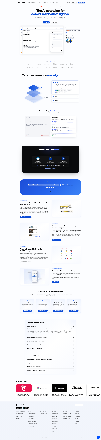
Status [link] (76, 423)
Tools (39, 2)
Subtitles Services (19, 416)
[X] (82, 437)
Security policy (38, 437)
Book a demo (54, 22)
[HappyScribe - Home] (20, 2)
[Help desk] (98, 437)
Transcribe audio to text (32, 413)
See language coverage (26, 261)
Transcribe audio (27, 310)
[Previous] (82, 381)
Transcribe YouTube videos (32, 423)
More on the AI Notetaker (67, 239)
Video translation (31, 418)
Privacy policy (26, 437)
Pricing (56, 2)
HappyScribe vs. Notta (67, 416)
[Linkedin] (81, 437)
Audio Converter (54, 418)
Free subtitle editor (55, 413)
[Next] (84, 381)
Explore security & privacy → (50, 168)
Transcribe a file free (25, 216)
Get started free (56, 239)
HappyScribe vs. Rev (67, 413)
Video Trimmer (54, 428)
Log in (68, 2)
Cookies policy (32, 437)
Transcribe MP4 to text (32, 421)
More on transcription (37, 216)
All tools (53, 431)
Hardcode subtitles (55, 424)
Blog (76, 424)
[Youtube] (84, 437)
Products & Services (31, 2)
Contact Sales (74, 2)
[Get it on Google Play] (26, 408)
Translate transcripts (58, 310)
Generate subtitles (43, 310)
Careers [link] (76, 418)
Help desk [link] (77, 421)
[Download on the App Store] (19, 408)
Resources (45, 2)
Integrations (18, 418)
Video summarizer (31, 426)
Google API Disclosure (46, 437)
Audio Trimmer (54, 429)
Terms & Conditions (19, 437)
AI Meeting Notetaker (19, 413)
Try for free (46, 22)
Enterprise (52, 2)
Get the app (55, 281)
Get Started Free (81, 2)
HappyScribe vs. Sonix (67, 418)
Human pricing (77, 416)
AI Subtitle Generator (43, 413)
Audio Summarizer (31, 424)
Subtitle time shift (54, 423)
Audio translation (31, 416)
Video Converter (54, 416)
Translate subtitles (73, 310)
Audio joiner (54, 426)
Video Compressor (55, 421)
